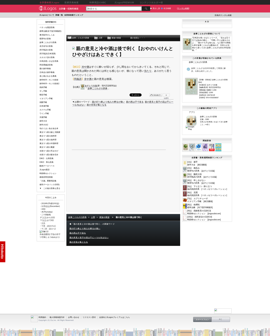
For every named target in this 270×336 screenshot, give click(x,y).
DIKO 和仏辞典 (46, 162)
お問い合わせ (73, 317)
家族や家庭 (104, 217)
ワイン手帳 (44, 113)
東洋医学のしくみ (47, 35)
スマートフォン (202, 319)
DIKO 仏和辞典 (46, 158)
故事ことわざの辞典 (48, 42)
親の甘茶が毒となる (96, 105)
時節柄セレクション (48, 173)
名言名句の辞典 (46, 46)
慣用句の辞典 (45, 39)
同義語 (78, 79)
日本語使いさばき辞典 (49, 61)
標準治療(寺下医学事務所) (50, 31)
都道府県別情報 (46, 177)
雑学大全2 (44, 125)
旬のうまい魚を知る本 (49, 128)
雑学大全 (43, 121)
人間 (93, 217)
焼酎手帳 (43, 102)
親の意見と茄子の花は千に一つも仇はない (89, 238)
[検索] (146, 8)
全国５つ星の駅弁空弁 (49, 155)
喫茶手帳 (43, 95)
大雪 (44, 217)
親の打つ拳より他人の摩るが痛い (108, 102)
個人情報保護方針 (57, 317)
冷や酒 (85, 66)
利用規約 (42, 317)
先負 (43, 223)
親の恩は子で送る (135, 102)
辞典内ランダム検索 (223, 15)
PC (220, 319)
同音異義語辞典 (46, 65)
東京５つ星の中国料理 (49, 143)
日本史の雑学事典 (47, 72)
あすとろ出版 (91, 86)
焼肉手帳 (43, 87)
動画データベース (47, 166)
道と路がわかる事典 (48, 76)
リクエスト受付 (89, 317)
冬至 (44, 220)
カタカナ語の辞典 (47, 57)
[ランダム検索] (183, 8)
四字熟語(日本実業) (48, 54)
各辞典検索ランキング (73, 15)
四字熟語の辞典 (46, 50)
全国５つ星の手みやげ (49, 151)
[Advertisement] (143, 15)
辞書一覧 (59, 15)
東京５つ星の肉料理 (48, 136)
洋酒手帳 (43, 117)
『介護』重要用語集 (48, 181)
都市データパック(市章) (50, 185)
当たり (148, 71)
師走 (48, 206)
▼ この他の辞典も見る (50, 188)
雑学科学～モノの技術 (49, 80)
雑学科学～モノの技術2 (49, 83)
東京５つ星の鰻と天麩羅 (50, 132)
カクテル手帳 (45, 110)
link (200, 82)
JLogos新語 (45, 170)
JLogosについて (46, 15)
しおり (166, 98)
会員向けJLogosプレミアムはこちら (114, 317)
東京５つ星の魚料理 (48, 140)
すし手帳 (43, 91)
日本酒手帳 (44, 106)
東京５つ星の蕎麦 (47, 147)
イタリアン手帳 (46, 98)
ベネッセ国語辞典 (47, 27)
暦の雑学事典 (45, 69)
